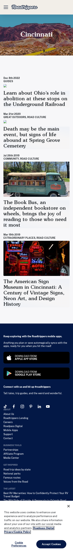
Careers (8, 422)
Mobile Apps (10, 430)
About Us (8, 414)
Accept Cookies (51, 544)
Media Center (11, 458)
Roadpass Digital (13, 426)
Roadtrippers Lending (15, 418)
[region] (36, 527)
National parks (11, 473)
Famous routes (11, 477)
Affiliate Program (13, 453)
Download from (26, 357)
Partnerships (10, 449)
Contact (8, 438)
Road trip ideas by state (17, 469)
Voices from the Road (15, 481)
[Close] (68, 506)
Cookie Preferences (18, 544)
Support (8, 434)
